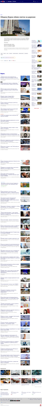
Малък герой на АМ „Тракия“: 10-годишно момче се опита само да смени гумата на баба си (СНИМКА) (36, 46)
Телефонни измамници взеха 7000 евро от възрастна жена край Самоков (9, 349)
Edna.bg (4, 399)
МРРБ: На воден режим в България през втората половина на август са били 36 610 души (9, 90)
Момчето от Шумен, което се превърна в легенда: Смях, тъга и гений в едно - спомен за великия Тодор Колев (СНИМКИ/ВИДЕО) (36, 67)
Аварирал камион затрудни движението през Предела (10, 278)
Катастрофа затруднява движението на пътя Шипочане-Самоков (10, 121)
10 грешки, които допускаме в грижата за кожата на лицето (25, 384)
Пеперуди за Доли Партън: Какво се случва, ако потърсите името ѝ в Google (36, 72)
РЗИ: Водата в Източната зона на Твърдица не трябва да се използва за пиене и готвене (10, 251)
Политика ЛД (36, 399)
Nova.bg (8, 399)
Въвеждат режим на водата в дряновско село (10, 238)
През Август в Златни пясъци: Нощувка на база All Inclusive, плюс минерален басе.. (9, 184)
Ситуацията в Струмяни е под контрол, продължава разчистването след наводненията (8, 291)
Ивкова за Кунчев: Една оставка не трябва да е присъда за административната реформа (10, 226)
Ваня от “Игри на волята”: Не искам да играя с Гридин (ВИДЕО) (34, 80)
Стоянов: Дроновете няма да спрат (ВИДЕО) (9, 284)
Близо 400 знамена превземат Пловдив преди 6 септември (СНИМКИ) (10, 233)
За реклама (31, 398)
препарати (10, 53)
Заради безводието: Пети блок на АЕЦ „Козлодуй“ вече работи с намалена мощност (10, 192)
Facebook (11, 60)
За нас (28, 398)
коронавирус (26, 53)
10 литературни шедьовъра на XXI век (36, 384)
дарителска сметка (21, 53)
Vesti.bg (6, 399)
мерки (1, 54)
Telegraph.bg (11, 399)
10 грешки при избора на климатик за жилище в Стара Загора (15, 376)
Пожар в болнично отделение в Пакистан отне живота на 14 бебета (10, 162)
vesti (22, 394)
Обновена (33, 96)
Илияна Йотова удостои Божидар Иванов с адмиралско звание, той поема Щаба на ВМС (10, 298)
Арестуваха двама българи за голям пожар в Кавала (34, 93)
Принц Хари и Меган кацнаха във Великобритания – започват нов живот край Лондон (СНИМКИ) (10, 174)
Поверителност (32, 399)
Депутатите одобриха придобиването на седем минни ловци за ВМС (10, 329)
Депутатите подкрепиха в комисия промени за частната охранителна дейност (10, 141)
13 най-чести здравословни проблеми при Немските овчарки (9, 116)
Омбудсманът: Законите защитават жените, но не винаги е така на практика (10, 310)
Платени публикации (34, 398)
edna (12, 394)
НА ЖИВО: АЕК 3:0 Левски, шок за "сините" (36, 393)
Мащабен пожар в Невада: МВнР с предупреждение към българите (7, 97)
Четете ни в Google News (4, 402)
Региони (14, 1)
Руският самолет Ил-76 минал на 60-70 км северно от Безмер (9, 103)
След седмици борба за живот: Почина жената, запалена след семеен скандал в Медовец (10, 356)
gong (33, 394)
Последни (10, 1)
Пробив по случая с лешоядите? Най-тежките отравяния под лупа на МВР (10, 317)
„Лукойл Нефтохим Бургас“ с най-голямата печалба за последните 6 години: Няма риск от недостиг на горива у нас (10, 213)
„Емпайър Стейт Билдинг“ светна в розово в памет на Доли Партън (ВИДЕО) (10, 304)
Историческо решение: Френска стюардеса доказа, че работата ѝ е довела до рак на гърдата (9, 342)
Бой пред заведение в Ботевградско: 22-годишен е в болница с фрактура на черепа (10, 336)
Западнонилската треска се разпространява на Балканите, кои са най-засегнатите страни (35, 52)
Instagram (15, 60)
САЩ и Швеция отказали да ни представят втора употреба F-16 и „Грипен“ (9, 109)
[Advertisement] (15, 67)
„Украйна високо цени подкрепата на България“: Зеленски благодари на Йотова (9, 77)
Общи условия (7, 405)
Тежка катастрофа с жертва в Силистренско (10, 219)
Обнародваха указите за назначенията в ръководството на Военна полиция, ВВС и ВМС (10, 134)
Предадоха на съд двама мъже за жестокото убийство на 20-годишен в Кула (9, 168)
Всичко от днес (36, 108)
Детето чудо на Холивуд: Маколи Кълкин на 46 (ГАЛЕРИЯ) (34, 56)
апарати (5, 53)
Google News (6, 60)
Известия (40, 399)
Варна (1, 53)
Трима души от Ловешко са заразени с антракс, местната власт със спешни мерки (10, 207)
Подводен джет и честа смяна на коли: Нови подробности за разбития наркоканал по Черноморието (10, 271)
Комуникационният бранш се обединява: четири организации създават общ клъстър (9, 84)
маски (7, 53)
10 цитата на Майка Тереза (25, 375)
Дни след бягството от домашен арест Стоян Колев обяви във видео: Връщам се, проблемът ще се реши (10, 257)
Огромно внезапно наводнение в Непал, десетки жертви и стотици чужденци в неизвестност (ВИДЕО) (36, 99)
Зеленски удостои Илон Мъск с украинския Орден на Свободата (9, 362)
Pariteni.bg (1, 399)
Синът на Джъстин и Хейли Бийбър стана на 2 (15, 393)
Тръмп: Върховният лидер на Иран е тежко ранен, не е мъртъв (9, 128)
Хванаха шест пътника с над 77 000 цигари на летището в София (10, 147)
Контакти (38, 398)
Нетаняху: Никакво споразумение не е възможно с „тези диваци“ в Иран (8, 323)
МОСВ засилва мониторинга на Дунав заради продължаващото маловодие (10, 265)
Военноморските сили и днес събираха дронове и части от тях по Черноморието (36, 89)
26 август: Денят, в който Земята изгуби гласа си (26, 393)
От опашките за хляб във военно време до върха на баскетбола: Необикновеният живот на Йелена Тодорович (5, 393)
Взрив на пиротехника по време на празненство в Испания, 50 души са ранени (36, 104)
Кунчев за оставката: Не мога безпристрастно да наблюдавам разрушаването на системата (10, 245)
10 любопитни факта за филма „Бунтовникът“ (36, 376)
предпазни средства (15, 53)
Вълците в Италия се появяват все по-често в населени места (34, 85)
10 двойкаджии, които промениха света (5, 384)
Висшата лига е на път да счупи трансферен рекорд (5, 376)
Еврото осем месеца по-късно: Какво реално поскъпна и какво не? (35, 76)
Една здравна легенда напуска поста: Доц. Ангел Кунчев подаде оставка (35, 41)
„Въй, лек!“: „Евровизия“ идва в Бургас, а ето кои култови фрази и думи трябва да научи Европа (36, 61)
